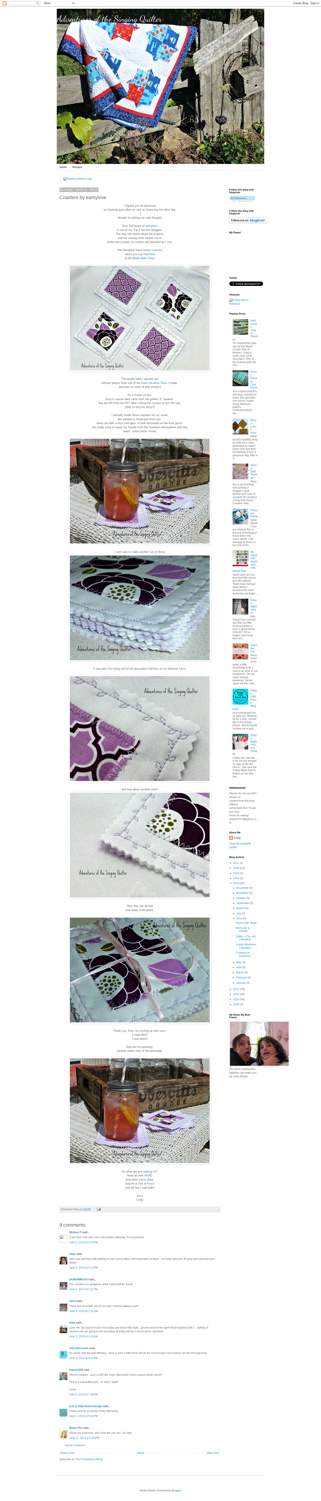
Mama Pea (75, 1427)
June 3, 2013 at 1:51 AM (83, 1311)
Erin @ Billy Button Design (85, 1406)
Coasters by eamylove (243, 954)
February (242, 977)
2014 (236, 878)
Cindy (237, 837)
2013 (236, 883)
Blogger (176, 1490)
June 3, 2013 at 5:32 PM (83, 1416)
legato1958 (76, 1369)
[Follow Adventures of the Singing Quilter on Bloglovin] (242, 201)
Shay (72, 1253)
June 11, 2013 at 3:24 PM (84, 1437)
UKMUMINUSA (78, 1279)
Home (63, 167)
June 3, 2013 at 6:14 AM (83, 1358)
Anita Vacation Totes (154, 383)
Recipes (77, 167)
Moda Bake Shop (143, 258)
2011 (236, 994)
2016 (236, 868)
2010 (236, 999)
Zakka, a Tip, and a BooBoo (246, 938)
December (242, 887)
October (241, 898)
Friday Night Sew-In (253, 606)
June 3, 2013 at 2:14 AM (83, 1336)
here (152, 254)
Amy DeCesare (78, 1348)
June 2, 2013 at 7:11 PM (83, 1289)
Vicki (72, 1301)
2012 (236, 989)
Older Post (213, 1453)
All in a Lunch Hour (253, 426)
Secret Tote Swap (246, 922)
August (240, 908)
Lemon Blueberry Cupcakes (246, 946)
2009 (236, 1004)
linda (72, 1322)
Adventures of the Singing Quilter (109, 19)
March (240, 972)
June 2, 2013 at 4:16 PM (83, 1242)
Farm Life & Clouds (242, 930)
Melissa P (75, 1232)
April (239, 967)
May (239, 962)
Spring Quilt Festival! (253, 471)
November (242, 892)
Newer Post (67, 1453)
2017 (236, 863)
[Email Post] (99, 1209)
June (239, 918)
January (241, 982)
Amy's (151, 1183)
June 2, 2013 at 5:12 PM (83, 1267)
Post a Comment (75, 1445)
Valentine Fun (253, 648)
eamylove (151, 225)
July (239, 913)
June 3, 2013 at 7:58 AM (83, 1394)
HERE (148, 1175)
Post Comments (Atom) (89, 1459)
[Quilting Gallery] (77, 178)
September (243, 903)
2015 (236, 873)
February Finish (254, 513)
